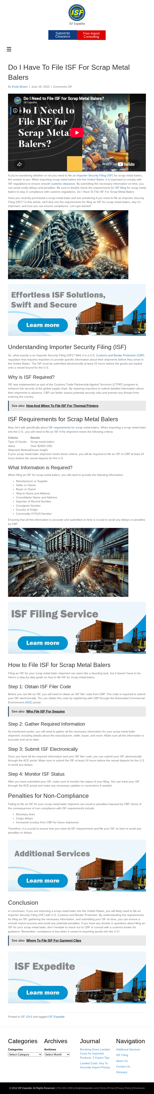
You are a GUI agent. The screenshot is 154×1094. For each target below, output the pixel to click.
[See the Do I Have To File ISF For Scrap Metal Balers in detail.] (77, 627)
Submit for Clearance (62, 35)
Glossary (121, 1072)
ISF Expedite (56, 1016)
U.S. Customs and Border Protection (113, 355)
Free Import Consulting (91, 35)
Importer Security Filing (91, 175)
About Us (122, 1060)
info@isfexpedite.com (86, 1088)
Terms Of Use (107, 1088)
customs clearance (63, 183)
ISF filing (120, 187)
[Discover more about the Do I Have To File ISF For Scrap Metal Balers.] (77, 865)
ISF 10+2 (26, 1016)
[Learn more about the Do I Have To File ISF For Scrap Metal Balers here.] (77, 977)
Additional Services (128, 1049)
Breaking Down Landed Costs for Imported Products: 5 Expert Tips (95, 1053)
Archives (50, 1049)
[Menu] (9, 49)
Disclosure (139, 1088)
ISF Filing (122, 1055)
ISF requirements (60, 427)
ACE (28, 702)
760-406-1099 (65, 1088)
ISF (110, 175)
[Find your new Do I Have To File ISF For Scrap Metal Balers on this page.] (77, 309)
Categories (15, 1049)
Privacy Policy (123, 1088)
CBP (140, 355)
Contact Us (123, 1066)
